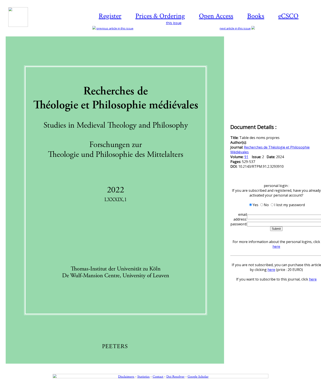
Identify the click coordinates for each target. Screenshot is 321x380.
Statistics (143, 376)
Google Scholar (198, 376)
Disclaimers (126, 376)
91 (246, 156)
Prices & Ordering (160, 16)
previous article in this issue (115, 28)
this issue (173, 23)
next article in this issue (235, 28)
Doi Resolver (175, 376)
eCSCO (288, 16)
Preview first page (117, 366)
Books (255, 16)
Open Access (216, 16)
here (276, 246)
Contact (158, 376)
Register (110, 16)
